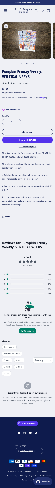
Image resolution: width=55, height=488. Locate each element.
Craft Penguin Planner (23, 471)
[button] (6, 11)
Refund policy (12, 476)
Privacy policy (41, 471)
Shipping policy (26, 476)
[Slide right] (33, 64)
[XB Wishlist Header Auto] (42, 10)
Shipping (5, 92)
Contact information (43, 476)
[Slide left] (21, 64)
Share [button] (7, 216)
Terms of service (29, 480)
